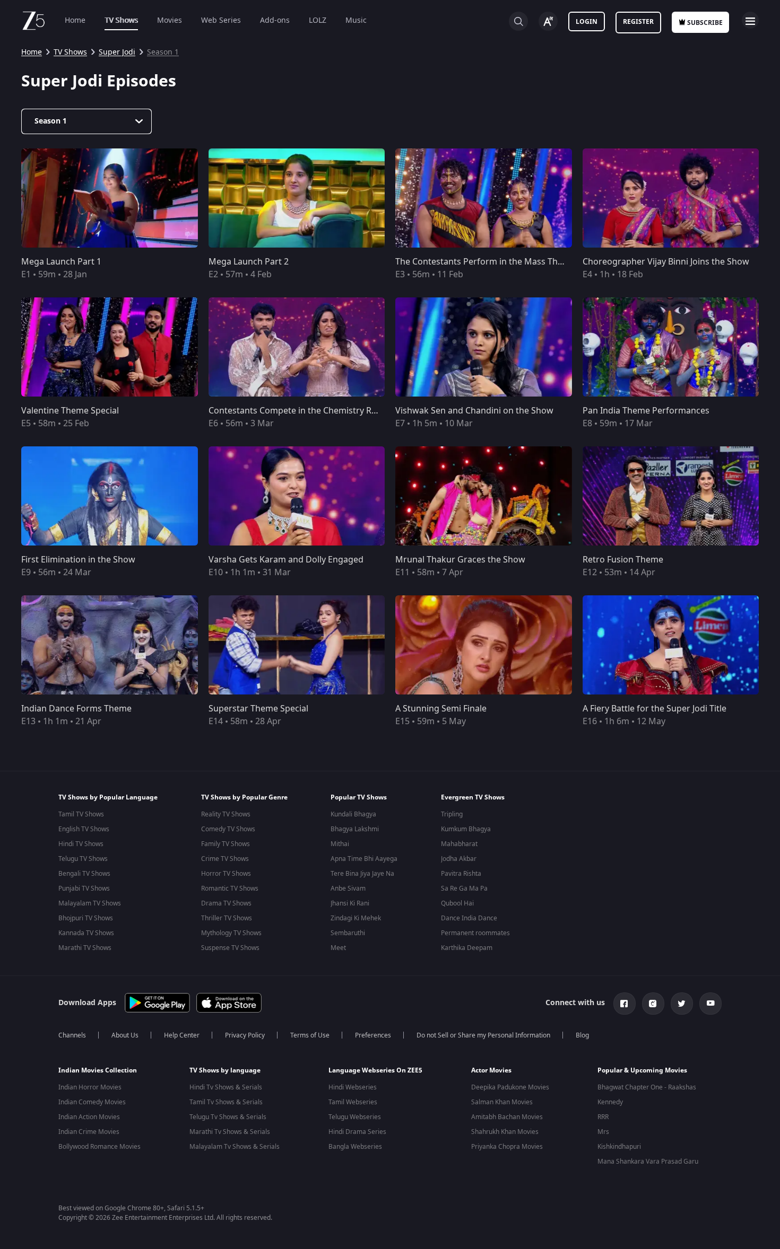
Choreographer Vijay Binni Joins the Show (666, 262)
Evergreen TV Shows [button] (473, 797)
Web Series (221, 20)
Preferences (373, 1035)
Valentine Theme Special (70, 410)
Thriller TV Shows (226, 918)
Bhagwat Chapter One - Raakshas (646, 1087)
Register (638, 22)
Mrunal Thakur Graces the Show (460, 559)
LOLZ (317, 20)
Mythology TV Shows (231, 933)
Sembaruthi (348, 933)
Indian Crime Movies (88, 1132)
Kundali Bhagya (353, 814)
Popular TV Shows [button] (359, 797)
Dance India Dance (469, 918)
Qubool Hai (457, 903)
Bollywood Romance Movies (99, 1146)
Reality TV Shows (225, 814)
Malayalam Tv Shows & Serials (234, 1146)
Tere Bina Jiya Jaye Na (362, 873)
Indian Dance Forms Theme (76, 708)
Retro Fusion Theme (623, 559)
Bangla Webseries (355, 1146)
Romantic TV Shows (229, 888)
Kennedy (610, 1102)
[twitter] (682, 1003)
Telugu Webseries (354, 1117)
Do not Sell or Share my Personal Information (483, 1035)
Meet (338, 948)
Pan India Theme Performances (646, 410)
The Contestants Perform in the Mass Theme (485, 262)
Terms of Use (310, 1035)
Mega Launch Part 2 (249, 262)
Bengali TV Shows (84, 873)
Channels (72, 1035)
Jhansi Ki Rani (350, 903)
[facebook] (624, 1003)
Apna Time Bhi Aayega (364, 859)
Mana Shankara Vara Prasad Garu (647, 1161)
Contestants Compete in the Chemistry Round (301, 410)
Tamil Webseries (352, 1102)
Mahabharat (459, 844)
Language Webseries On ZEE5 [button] (375, 1070)
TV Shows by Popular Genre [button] (244, 797)
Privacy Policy (245, 1035)
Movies (169, 20)
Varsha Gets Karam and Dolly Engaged (286, 559)
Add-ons (275, 20)
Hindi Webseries (352, 1087)
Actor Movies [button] (491, 1070)
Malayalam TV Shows (89, 903)
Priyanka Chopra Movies (507, 1146)
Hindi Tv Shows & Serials (225, 1087)
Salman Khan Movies (502, 1102)
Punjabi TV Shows (84, 888)
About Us (124, 1035)
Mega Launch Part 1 (61, 262)
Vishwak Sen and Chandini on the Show (474, 410)
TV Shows (121, 20)
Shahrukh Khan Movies (505, 1132)
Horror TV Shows (226, 873)
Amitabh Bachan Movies (507, 1117)
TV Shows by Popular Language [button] (108, 797)
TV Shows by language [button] (225, 1070)
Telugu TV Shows (83, 859)
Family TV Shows (225, 844)
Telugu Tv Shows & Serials (227, 1117)
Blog (582, 1035)
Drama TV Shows (226, 903)
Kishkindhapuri (619, 1146)
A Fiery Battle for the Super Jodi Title (654, 708)
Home (75, 20)
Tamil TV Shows (81, 814)
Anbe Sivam (348, 888)
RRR (603, 1117)
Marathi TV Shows (84, 948)
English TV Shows (83, 829)
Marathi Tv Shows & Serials (229, 1132)
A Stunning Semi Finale (441, 708)
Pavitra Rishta (461, 873)
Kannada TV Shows (86, 933)
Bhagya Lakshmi (355, 829)
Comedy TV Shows (228, 829)
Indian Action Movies (89, 1117)
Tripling (452, 814)
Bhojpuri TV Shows (85, 918)
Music (356, 20)
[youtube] (710, 1003)
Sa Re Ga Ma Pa (464, 888)
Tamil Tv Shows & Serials (226, 1102)
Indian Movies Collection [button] (97, 1070)
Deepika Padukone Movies (510, 1087)
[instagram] (653, 1003)
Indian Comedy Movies (92, 1102)
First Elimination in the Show (78, 559)
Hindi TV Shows (80, 844)
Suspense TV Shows (230, 948)
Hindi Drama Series (357, 1132)
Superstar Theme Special (258, 708)
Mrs (603, 1132)
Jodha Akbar (458, 859)
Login (586, 22)
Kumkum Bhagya (466, 829)
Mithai (340, 844)
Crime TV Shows (225, 859)
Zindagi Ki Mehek (356, 918)
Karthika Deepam (466, 948)
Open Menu (750, 20)
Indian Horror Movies (90, 1087)
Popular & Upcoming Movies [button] (642, 1070)
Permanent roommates (475, 933)
